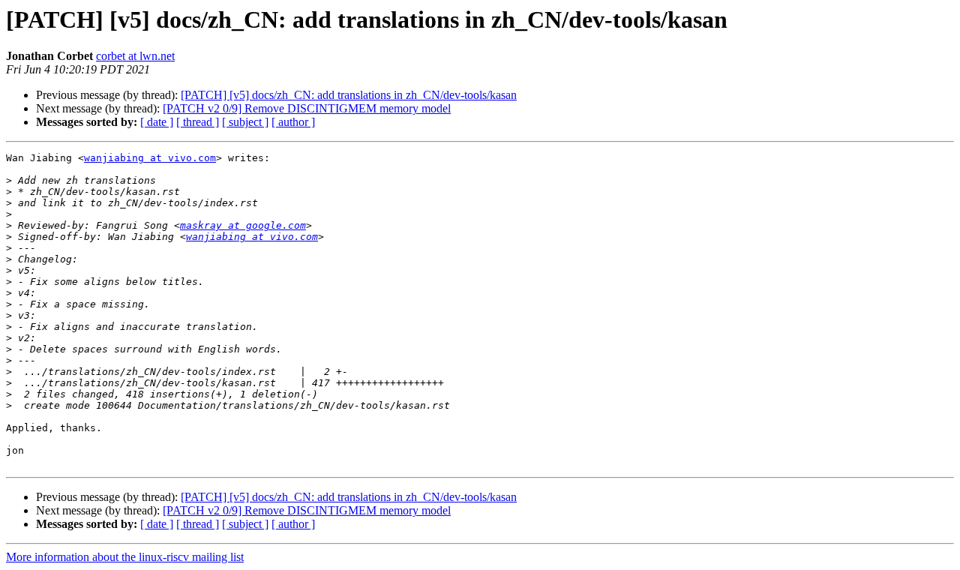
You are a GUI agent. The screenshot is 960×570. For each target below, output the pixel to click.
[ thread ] (197, 122)
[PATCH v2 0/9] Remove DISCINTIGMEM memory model (307, 108)
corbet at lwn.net (135, 56)
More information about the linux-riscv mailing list (125, 556)
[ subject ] (245, 122)
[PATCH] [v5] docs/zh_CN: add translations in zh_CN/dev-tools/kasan (349, 94)
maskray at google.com (243, 225)
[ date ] (156, 122)
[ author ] (293, 122)
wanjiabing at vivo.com (150, 158)
